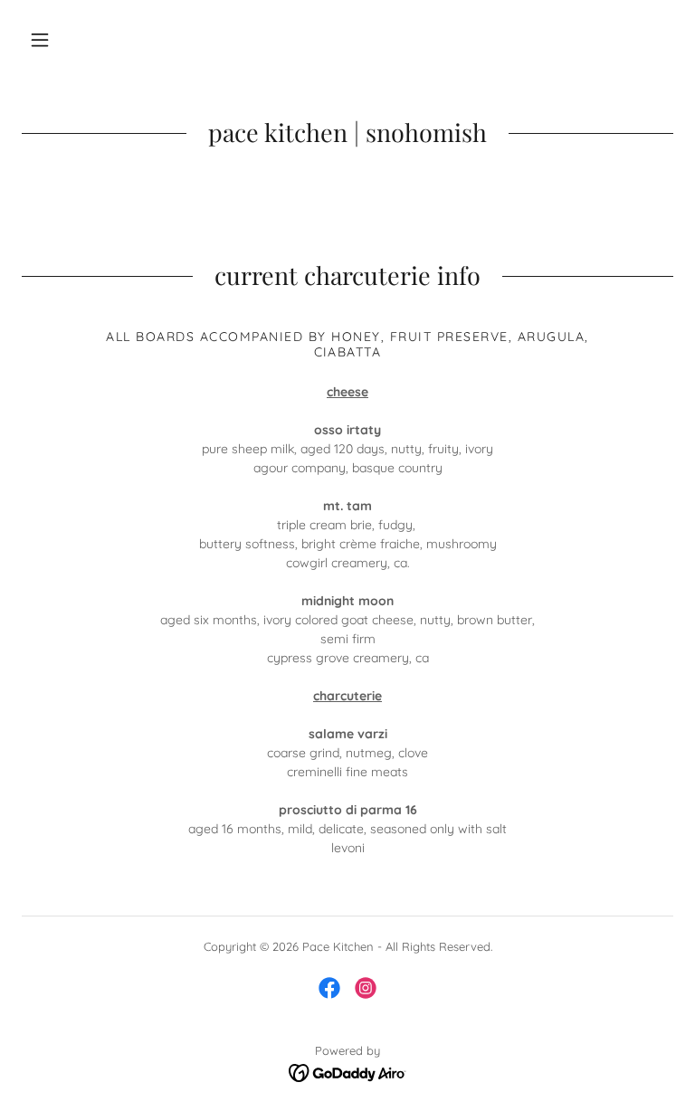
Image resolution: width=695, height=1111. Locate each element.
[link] (329, 988)
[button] (40, 40)
